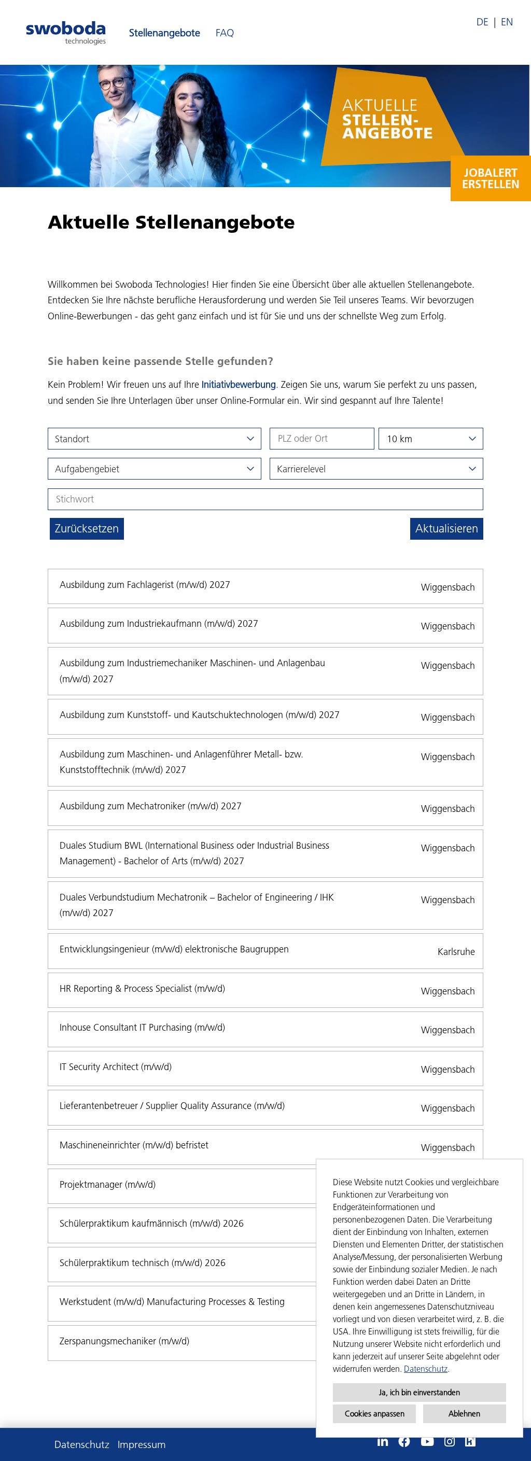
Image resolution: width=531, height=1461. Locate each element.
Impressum (142, 1444)
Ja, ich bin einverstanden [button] (419, 1392)
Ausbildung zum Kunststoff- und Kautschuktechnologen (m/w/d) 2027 (200, 715)
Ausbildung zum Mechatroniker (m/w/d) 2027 (151, 806)
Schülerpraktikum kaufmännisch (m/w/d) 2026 (152, 1223)
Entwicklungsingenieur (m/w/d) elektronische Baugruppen (174, 949)
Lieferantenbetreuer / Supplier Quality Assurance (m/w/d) (172, 1106)
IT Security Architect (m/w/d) (116, 1067)
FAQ (225, 32)
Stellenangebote (164, 32)
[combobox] (431, 438)
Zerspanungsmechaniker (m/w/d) (124, 1341)
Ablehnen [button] (464, 1413)
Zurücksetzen (87, 529)
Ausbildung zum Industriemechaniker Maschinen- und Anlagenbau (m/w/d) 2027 (192, 671)
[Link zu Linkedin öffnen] (382, 1442)
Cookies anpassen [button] (374, 1413)
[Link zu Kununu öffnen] (470, 1442)
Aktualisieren (446, 529)
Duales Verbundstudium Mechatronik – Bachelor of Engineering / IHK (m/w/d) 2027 (197, 905)
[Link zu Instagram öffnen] (449, 1442)
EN (507, 22)
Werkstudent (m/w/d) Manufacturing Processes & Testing (172, 1302)
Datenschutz (426, 1369)
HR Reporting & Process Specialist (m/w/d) (142, 988)
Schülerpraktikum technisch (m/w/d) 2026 (143, 1263)
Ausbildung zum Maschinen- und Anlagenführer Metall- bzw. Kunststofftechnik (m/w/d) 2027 (181, 762)
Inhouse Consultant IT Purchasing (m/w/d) (142, 1027)
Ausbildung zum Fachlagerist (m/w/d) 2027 (145, 585)
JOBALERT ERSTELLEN (491, 178)
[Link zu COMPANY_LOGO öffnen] (66, 32)
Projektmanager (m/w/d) (108, 1184)
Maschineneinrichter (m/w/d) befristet (134, 1145)
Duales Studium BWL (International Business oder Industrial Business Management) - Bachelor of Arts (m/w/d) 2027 (194, 853)
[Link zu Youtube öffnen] (427, 1442)
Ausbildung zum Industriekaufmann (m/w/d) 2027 (159, 623)
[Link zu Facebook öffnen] (404, 1442)
